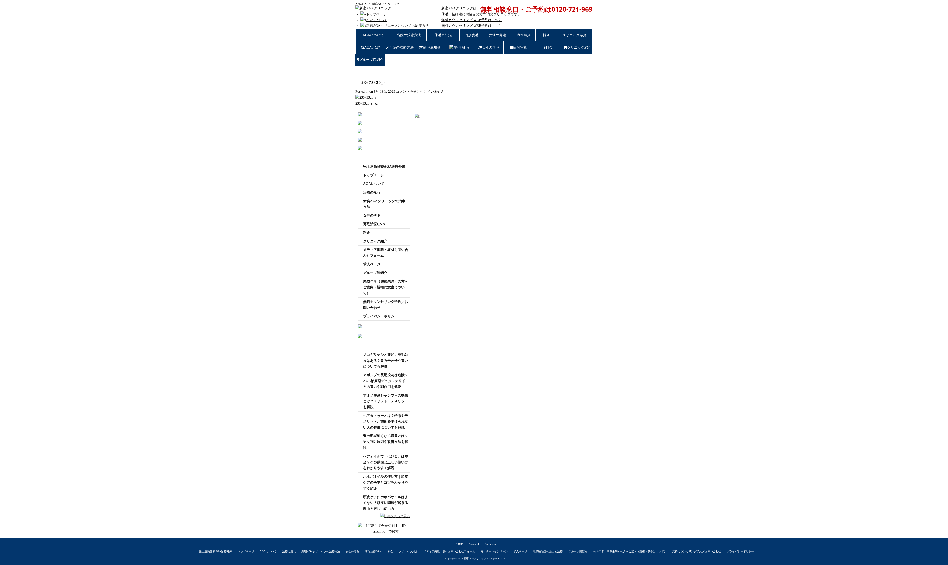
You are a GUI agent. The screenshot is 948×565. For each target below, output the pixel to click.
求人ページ (371, 264)
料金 (546, 35)
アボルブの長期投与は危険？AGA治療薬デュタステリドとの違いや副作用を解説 (385, 381)
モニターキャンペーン (494, 551)
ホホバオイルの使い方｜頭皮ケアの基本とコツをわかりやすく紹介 (385, 482)
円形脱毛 (471, 35)
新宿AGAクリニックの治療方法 (384, 204)
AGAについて (376, 20)
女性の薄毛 (497, 35)
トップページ (376, 14)
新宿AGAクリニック (475, 558)
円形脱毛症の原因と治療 (548, 551)
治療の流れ (371, 192)
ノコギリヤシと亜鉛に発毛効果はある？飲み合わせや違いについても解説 (385, 360)
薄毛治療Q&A (374, 224)
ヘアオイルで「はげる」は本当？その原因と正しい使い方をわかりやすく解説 (385, 462)
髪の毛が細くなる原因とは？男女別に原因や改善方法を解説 (385, 442)
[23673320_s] (366, 97)
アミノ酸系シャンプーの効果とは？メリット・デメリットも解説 (385, 401)
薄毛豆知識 (443, 35)
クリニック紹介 (574, 35)
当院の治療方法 (409, 35)
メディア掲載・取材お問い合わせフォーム (385, 252)
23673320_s (373, 82)
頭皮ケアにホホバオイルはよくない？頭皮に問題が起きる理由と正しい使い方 (385, 503)
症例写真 (524, 35)
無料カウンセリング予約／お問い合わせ (385, 305)
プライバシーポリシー (380, 316)
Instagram (491, 544)
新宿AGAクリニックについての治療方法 (397, 26)
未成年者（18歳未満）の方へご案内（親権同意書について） (385, 287)
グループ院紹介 (371, 60)
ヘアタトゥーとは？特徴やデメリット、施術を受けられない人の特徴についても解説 (385, 421)
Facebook (474, 544)
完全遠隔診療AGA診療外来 (384, 166)
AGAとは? (372, 47)
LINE (459, 544)
